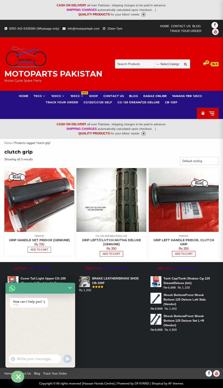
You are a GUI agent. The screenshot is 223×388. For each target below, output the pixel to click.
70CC (38, 96)
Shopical (157, 383)
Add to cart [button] (111, 253)
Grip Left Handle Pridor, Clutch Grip (183, 242)
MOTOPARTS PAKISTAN (53, 74)
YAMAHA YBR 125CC (187, 96)
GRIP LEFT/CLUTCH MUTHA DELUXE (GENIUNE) (111, 242)
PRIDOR (39, 236)
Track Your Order (185, 31)
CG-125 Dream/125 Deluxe (138, 102)
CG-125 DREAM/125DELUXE (111, 236)
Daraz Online (155, 96)
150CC (77, 96)
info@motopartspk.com (84, 28)
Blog (196, 26)
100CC (56, 96)
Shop (93, 96)
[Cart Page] (204, 64)
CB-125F (171, 102)
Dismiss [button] (143, 14)
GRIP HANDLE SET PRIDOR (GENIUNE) (39, 240)
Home (164, 26)
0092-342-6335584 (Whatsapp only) (34, 28)
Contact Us (181, 26)
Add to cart (39, 249)
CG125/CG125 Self (97, 102)
